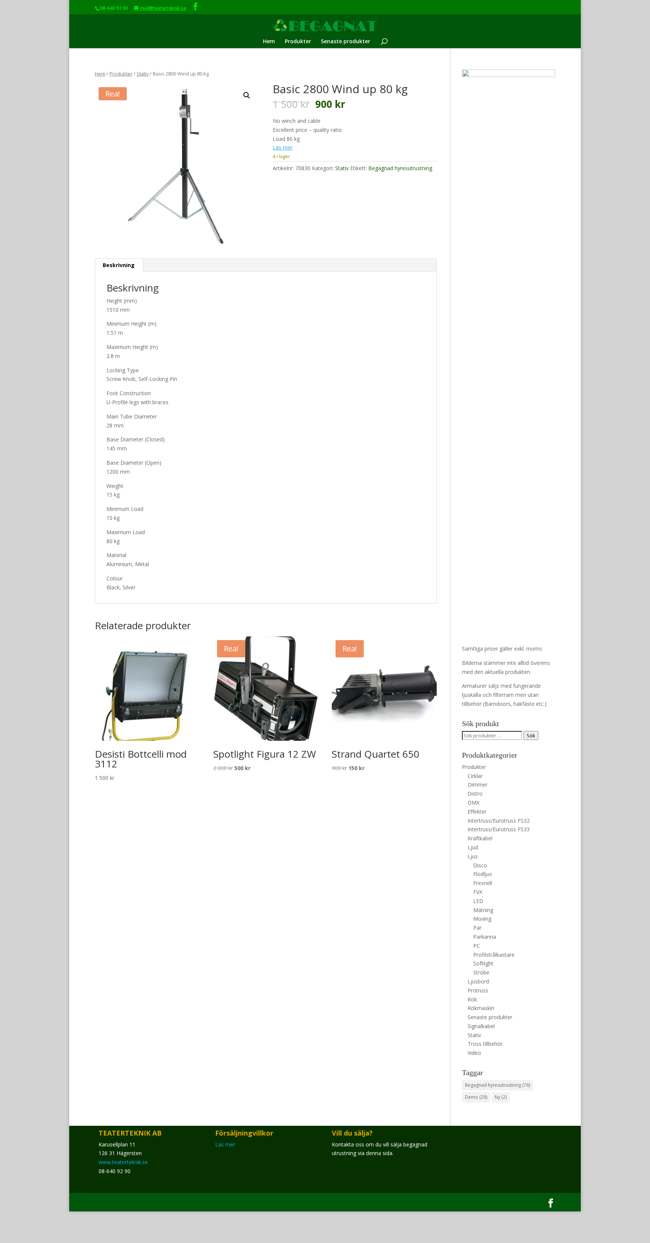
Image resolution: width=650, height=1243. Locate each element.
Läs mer (283, 147)
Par (477, 927)
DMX (474, 802)
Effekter (477, 811)
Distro (475, 793)
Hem (269, 42)
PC (476, 945)
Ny (501, 1097)
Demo (476, 1097)
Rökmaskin (481, 1008)
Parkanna (484, 936)
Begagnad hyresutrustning (400, 168)
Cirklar (475, 775)
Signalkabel (481, 1026)
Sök (531, 735)
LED (478, 901)
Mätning (483, 910)
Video (474, 1052)
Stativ (143, 73)
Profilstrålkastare (494, 954)
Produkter (298, 42)
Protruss (478, 990)
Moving (482, 918)
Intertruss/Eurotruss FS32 (499, 820)
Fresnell (482, 883)
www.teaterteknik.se (123, 1162)
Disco (480, 865)
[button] (247, 95)
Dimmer (477, 784)
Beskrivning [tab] (119, 265)
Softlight (483, 963)
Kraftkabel (480, 838)
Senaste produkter (345, 42)
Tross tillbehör (485, 1043)
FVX (477, 892)
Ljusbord (478, 981)
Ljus (473, 856)
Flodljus (482, 874)
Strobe (481, 972)
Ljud (473, 847)
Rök (472, 999)
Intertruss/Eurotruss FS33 (499, 829)
